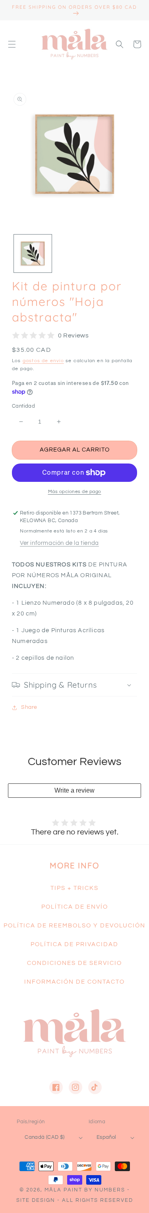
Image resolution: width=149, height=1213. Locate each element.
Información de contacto (74, 982)
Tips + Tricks (74, 888)
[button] (12, 44)
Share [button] (29, 707)
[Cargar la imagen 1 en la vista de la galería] (33, 253)
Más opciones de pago (74, 491)
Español (106, 1137)
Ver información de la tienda (59, 543)
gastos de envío (43, 360)
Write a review (74, 790)
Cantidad (23, 406)
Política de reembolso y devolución (74, 926)
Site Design (35, 1200)
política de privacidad (74, 944)
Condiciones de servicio (74, 963)
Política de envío (74, 907)
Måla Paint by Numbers (85, 1190)
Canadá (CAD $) (45, 1137)
